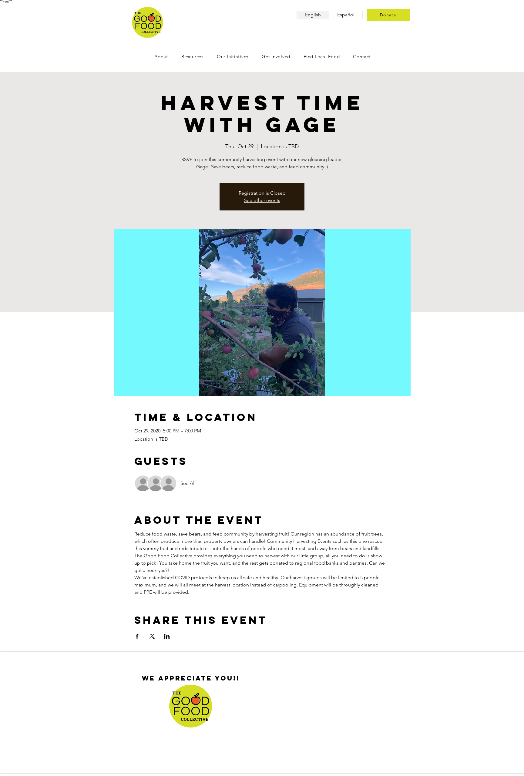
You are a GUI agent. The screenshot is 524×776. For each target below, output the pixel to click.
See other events (262, 200)
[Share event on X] (152, 636)
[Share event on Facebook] (137, 636)
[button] (276, 56)
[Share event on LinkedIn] (167, 636)
